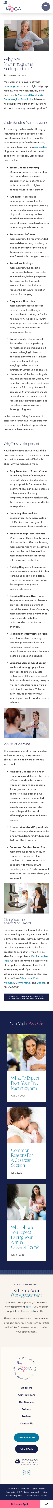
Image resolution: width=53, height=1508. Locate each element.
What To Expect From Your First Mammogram (25, 1082)
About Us (26, 1387)
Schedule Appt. (20, 1504)
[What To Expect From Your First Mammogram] (26, 1052)
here (28, 1306)
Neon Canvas (40, 1495)
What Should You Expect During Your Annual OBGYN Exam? (25, 1237)
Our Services (26, 1402)
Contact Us (26, 1423)
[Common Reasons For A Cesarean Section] (26, 1125)
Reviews (27, 1416)
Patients (27, 1409)
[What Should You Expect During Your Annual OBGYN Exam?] (26, 1202)
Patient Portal (27, 1448)
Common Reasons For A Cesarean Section (22, 1158)
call (32, 1311)
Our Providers (26, 1395)
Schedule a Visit (26, 1437)
